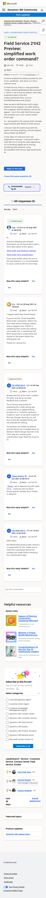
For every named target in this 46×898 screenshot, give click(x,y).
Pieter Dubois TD (19, 476)
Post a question (23, 15)
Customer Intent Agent (19, 704)
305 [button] (18, 304)
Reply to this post (14, 168)
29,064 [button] (20, 227)
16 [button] (35, 790)
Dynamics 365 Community (22, 9)
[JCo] (9, 304)
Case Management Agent (20, 700)
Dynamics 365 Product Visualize (22, 731)
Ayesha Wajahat (25, 790)
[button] (42, 10)
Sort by (7, 209)
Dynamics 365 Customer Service (23, 718)
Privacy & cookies (10, 874)
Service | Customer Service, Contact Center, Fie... (20, 22)
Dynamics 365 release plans (18, 834)
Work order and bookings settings (21, 250)
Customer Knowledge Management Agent (18, 709)
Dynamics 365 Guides (18, 727)
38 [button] (34, 772)
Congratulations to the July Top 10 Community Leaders (28, 649)
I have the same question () (17, 176)
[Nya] (9, 228)
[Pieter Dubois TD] (9, 476)
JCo (13, 304)
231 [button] (38, 75)
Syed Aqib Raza (24, 772)
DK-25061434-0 (31, 75)
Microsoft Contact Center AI (21, 739)
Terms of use (8, 878)
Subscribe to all (23, 746)
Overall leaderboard (35, 799)
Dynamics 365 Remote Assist (21, 735)
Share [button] (31, 65)
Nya (13, 227)
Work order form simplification (20, 254)
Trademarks (8, 882)
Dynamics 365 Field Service (20, 722)
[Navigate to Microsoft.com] (10, 3)
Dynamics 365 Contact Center (21, 714)
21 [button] (34, 780)
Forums (26, 21)
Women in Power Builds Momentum (27, 634)
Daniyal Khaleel (24, 780)
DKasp (10, 486)
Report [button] (9, 70)
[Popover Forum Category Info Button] (17, 688)
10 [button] (29, 476)
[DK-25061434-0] (9, 385)
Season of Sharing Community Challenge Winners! (28, 618)
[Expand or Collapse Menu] (3, 10)
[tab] (23, 202)
